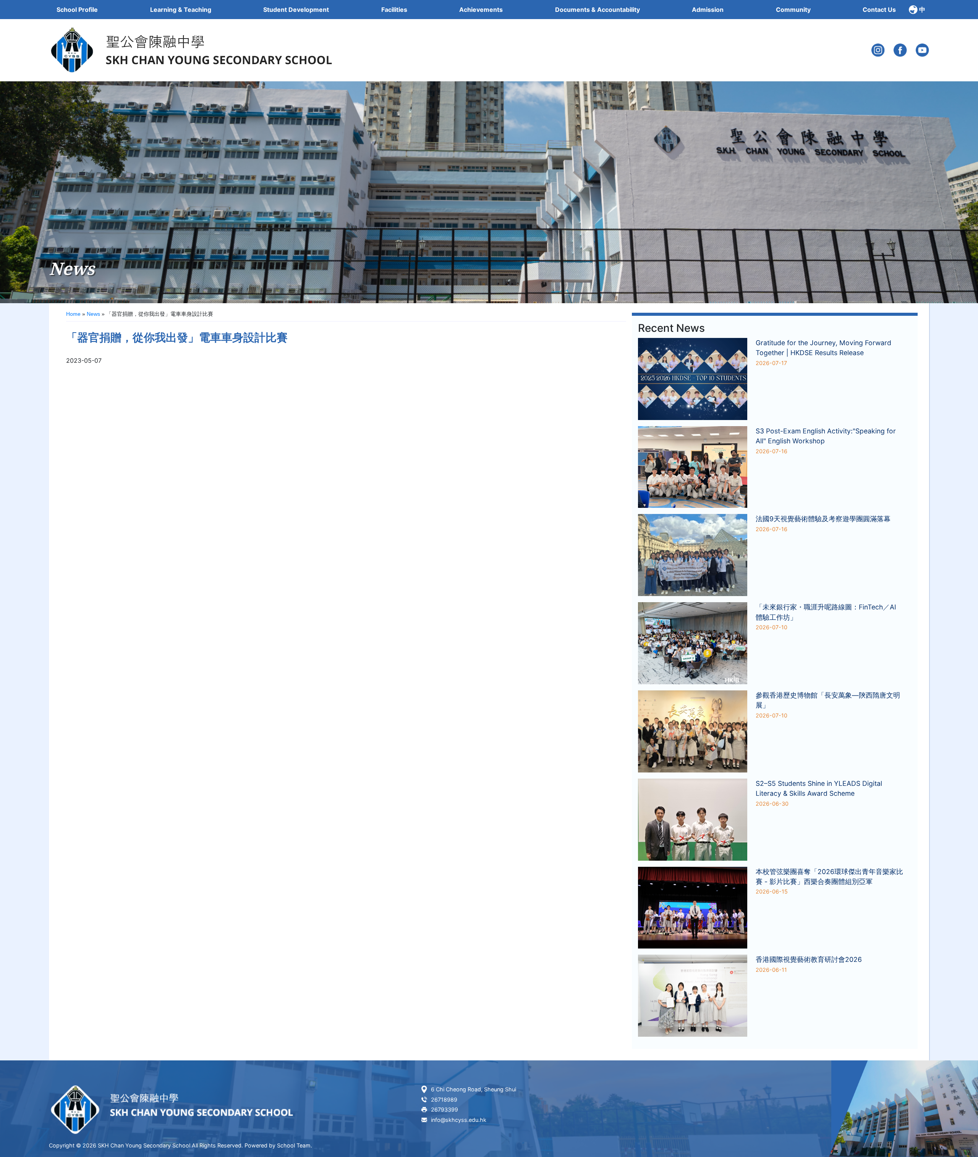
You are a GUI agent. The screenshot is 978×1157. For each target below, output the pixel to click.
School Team (294, 1145)
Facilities (394, 9)
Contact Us (879, 9)
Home (73, 314)
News (93, 314)
